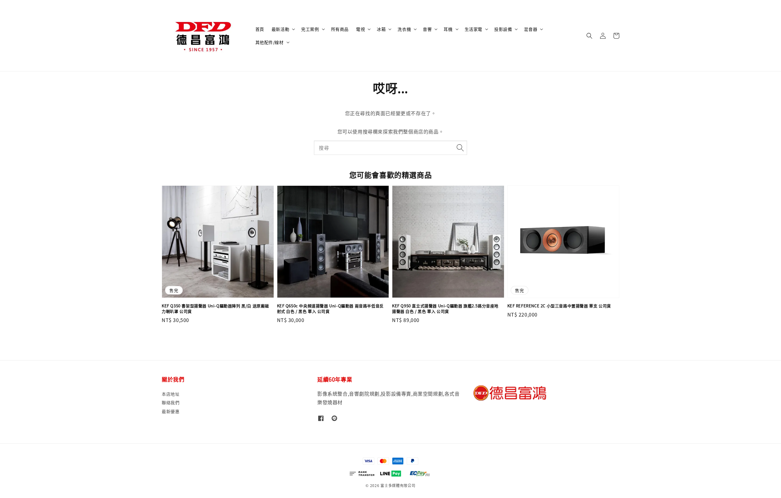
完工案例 (310, 29)
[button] (589, 35)
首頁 (259, 29)
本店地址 (170, 394)
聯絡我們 (170, 402)
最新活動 (280, 29)
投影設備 (503, 29)
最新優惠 (170, 411)
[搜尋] (460, 147)
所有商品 (340, 29)
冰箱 (381, 29)
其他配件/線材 (269, 42)
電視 (360, 29)
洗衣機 (404, 29)
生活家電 (473, 29)
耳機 (448, 29)
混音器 (530, 29)
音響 (427, 29)
